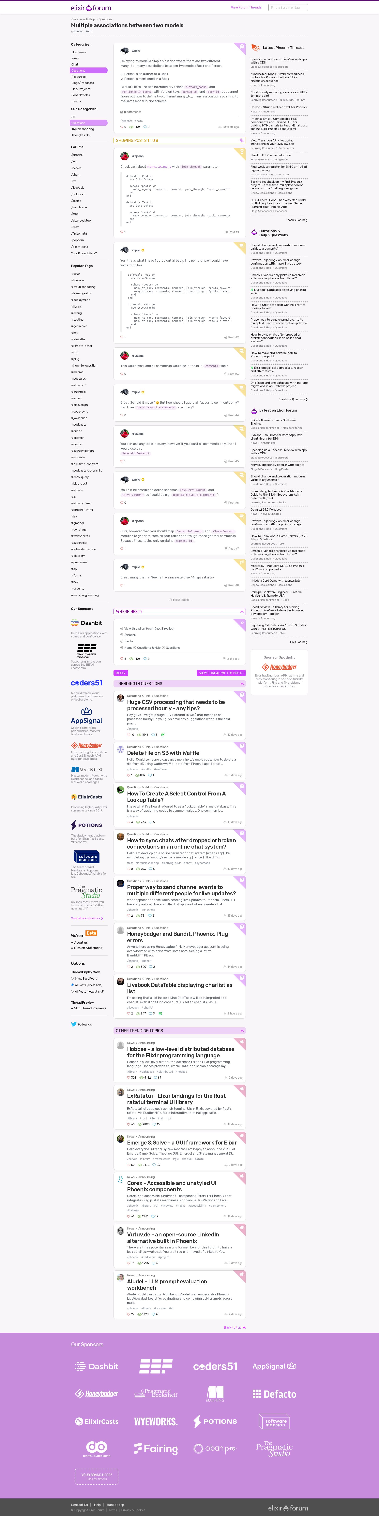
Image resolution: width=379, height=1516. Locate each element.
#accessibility (197, 1205)
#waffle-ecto (162, 769)
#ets (130, 863)
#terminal (156, 1118)
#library (132, 1071)
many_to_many (159, 166)
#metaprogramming (85, 595)
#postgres (78, 378)
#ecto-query (80, 477)
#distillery (78, 556)
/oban (75, 174)
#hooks (180, 1205)
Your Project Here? (84, 253)
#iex (74, 516)
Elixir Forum (287, 410)
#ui (156, 1205)
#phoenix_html (82, 510)
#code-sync (79, 411)
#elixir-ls (77, 490)
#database (147, 1071)
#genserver (79, 326)
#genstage (78, 529)
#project (164, 1257)
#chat (188, 863)
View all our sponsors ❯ (87, 918)
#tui (168, 1118)
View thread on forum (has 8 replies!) (149, 628)
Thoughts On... (81, 135)
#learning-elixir (171, 863)
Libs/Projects (80, 89)
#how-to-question (84, 365)
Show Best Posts (85, 978)
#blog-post (79, 483)
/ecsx (75, 227)
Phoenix (282, 48)
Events (76, 101)
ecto (130, 641)
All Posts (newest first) (89, 991)
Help (97, 1505)
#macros (77, 372)
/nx (73, 181)
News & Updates (271, 514)
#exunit (76, 398)
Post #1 (234, 232)
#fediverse (148, 1257)
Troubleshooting (82, 129)
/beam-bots (79, 247)
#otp (74, 352)
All (73, 117)
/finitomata (79, 233)
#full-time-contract (85, 464)
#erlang (76, 313)
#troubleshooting (147, 863)
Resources (78, 77)
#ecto (89, 31)
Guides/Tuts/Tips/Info (292, 100)
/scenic (76, 201)
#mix (74, 333)
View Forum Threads (246, 7)
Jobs (286, 600)
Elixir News (78, 52)
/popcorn (77, 240)
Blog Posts (281, 67)
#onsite (76, 431)
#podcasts (78, 424)
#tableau (133, 1210)
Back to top (232, 1327)
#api (74, 569)
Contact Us (79, 1505)
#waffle (146, 769)
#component (217, 1205)
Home (128, 647)
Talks (282, 543)
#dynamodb (202, 863)
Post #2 (233, 337)
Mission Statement (88, 948)
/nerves (132, 1159)
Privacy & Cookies (133, 1510)
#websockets (80, 536)
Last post (233, 659)
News (131, 1043)
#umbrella (78, 457)
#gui (176, 1159)
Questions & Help (83, 19)
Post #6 (233, 502)
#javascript (79, 418)
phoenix (131, 635)
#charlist (147, 1007)
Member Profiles (293, 428)
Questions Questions (292, 399)
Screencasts (286, 148)
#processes (79, 562)
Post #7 (234, 548)
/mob (75, 214)
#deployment (80, 300)
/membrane (79, 207)
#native (186, 1159)
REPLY (121, 673)
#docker (77, 444)
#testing (77, 319)
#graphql (77, 523)
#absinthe (78, 339)
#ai (171, 1308)
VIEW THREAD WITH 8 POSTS (221, 673)
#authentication (82, 451)
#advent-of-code (83, 549)
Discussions (285, 193)
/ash (74, 161)
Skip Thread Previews (90, 1008)
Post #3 (233, 374)
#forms (76, 575)
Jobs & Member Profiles (265, 428)
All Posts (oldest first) (88, 985)
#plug (75, 359)
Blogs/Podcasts (82, 83)
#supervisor (79, 543)
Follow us (85, 1024)
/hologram (78, 194)
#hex (74, 582)
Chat (74, 64)
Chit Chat (283, 174)
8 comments (133, 112)
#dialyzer (77, 438)
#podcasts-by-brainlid (86, 470)
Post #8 (233, 585)
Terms (113, 1510)
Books (282, 502)
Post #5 (233, 461)
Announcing (146, 1043)
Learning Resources (263, 100)
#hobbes (181, 1071)
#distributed (165, 1071)
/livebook (133, 1007)
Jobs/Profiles (80, 95)
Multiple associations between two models (127, 25)
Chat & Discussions (262, 174)
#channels (148, 909)
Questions (106, 19)
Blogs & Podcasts (261, 67)
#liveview (167, 1205)
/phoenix (77, 31)
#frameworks (161, 1159)
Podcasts (281, 211)
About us (81, 942)
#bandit (146, 961)
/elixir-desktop (81, 220)
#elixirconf (78, 385)
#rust (143, 1118)
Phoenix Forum (295, 220)
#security (77, 588)
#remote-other (81, 346)
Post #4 (233, 415)
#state (199, 1159)
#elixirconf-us (80, 503)
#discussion (79, 405)
